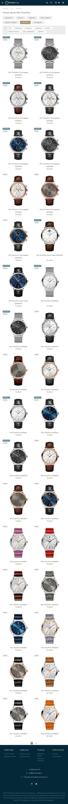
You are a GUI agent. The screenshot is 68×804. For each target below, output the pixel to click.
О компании (56, 756)
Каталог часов (9, 754)
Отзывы (55, 754)
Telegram (32, 784)
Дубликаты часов (10, 756)
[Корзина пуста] (63, 3)
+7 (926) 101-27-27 (34, 769)
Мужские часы (25, 754)
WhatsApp (36, 784)
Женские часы (25, 756)
